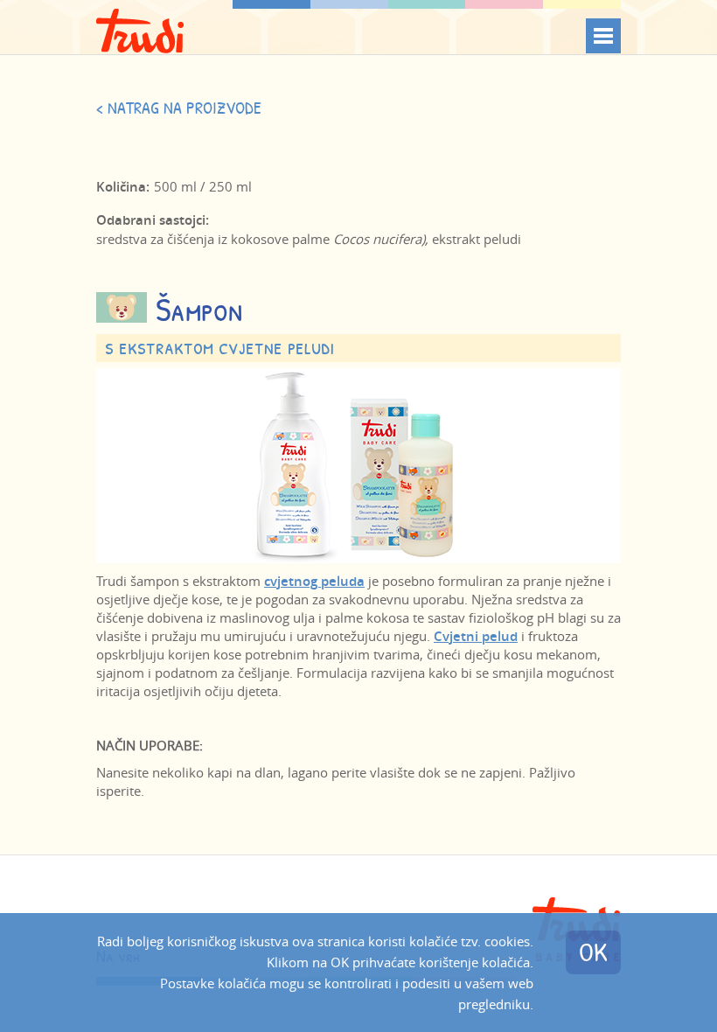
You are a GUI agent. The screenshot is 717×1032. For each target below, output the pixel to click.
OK (593, 952)
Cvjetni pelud (476, 636)
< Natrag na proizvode (178, 107)
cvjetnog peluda (314, 581)
